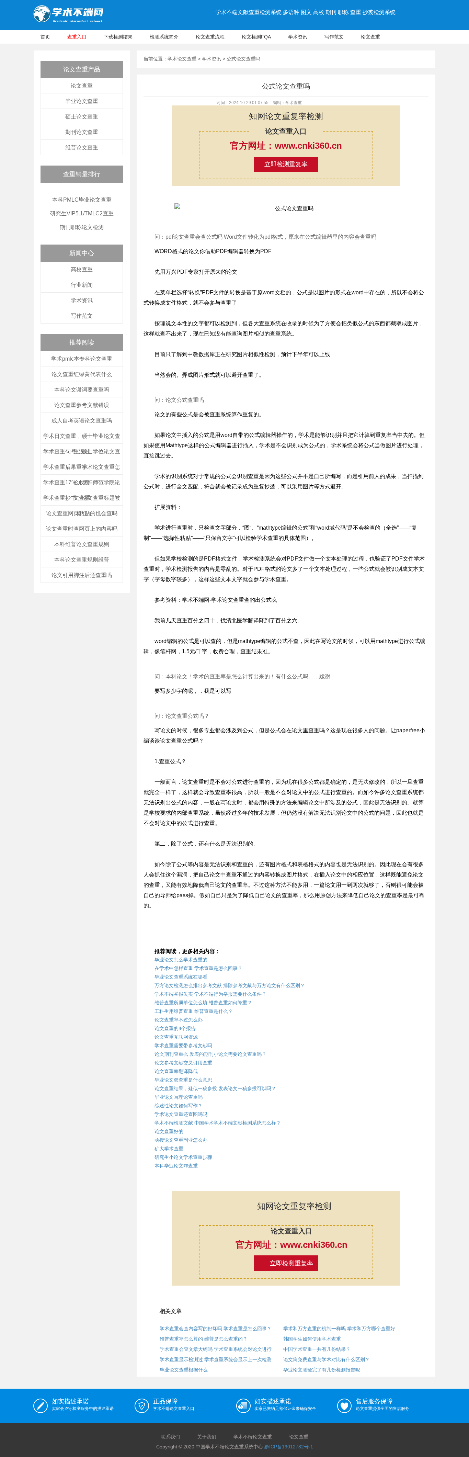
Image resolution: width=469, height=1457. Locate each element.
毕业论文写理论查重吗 (179, 1097)
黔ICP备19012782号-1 (288, 1446)
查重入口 (77, 36)
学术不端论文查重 (252, 1436)
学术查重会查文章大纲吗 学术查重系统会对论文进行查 (218, 1349)
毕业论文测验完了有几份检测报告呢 (321, 1370)
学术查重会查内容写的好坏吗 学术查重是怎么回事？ (216, 1328)
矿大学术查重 (169, 1148)
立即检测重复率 (286, 164)
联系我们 (170, 1436)
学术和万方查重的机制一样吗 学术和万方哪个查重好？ (341, 1328)
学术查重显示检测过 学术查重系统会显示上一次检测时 (218, 1359)
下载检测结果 (118, 36)
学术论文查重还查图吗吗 (181, 1114)
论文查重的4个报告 (175, 1028)
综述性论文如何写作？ (179, 1105)
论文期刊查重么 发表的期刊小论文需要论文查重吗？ (210, 1054)
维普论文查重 (81, 147)
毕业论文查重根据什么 (184, 1370)
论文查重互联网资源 (176, 1037)
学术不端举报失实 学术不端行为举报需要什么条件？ (210, 994)
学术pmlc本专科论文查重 (81, 359)
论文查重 (370, 36)
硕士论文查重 (81, 117)
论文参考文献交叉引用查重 (183, 1062)
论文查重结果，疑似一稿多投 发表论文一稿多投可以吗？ (215, 1088)
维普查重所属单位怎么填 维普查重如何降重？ (203, 1002)
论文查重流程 (210, 36)
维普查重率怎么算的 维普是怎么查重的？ (204, 1339)
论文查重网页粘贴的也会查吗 (81, 513)
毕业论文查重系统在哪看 (181, 977)
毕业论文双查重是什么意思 (183, 1080)
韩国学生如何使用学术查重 (312, 1339)
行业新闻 (82, 285)
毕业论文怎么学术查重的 (181, 959)
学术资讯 (297, 36)
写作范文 (334, 36)
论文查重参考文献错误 (81, 405)
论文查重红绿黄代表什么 (82, 374)
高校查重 (82, 269)
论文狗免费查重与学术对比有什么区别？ (326, 1359)
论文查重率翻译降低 (176, 1071)
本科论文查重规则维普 (81, 560)
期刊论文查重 (81, 132)
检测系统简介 (164, 36)
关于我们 (206, 1436)
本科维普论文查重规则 (81, 544)
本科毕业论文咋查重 (176, 1165)
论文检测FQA (256, 36)
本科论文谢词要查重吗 (81, 390)
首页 (45, 36)
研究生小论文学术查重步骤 (183, 1157)
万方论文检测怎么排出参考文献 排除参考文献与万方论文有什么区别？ (230, 985)
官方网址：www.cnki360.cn (286, 145)
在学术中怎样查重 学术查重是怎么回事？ (198, 968)
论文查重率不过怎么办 (179, 1020)
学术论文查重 (182, 58)
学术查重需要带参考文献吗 (183, 1045)
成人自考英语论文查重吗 (82, 420)
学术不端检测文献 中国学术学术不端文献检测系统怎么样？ (218, 1123)
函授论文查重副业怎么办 (181, 1140)
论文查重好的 (169, 1131)
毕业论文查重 (81, 101)
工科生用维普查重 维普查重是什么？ (194, 1011)
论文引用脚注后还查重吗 (82, 575)
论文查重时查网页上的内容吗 (81, 529)
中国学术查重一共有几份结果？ (317, 1349)
